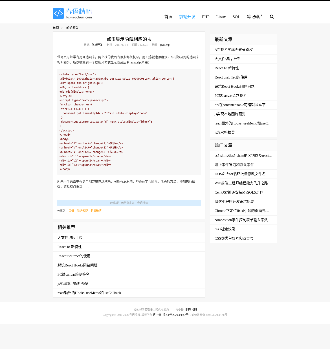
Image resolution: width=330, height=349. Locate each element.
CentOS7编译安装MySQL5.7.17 (239, 192)
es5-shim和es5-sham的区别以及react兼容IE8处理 (251, 155)
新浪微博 (96, 210)
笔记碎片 (255, 17)
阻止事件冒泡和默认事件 (234, 165)
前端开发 (187, 17)
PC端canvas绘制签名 (73, 274)
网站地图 (191, 309)
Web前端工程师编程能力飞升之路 (241, 183)
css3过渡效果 (225, 229)
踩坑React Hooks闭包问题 (77, 265)
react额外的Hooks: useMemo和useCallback (89, 293)
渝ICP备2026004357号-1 (177, 314)
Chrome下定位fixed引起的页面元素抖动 (245, 211)
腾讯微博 (82, 210)
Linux (221, 17)
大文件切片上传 (70, 238)
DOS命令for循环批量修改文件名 (240, 174)
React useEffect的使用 (73, 256)
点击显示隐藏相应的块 (129, 39)
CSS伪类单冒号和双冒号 (234, 238)
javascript (165, 44)
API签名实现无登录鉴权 (234, 50)
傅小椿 (157, 314)
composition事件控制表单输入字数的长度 (247, 220)
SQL (236, 17)
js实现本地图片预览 (72, 284)
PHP (205, 17)
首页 (168, 17)
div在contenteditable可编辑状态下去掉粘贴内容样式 (254, 105)
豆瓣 (71, 210)
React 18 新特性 (69, 247)
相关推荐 (66, 227)
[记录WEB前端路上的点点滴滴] (72, 13)
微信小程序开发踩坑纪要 (234, 201)
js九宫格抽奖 (225, 132)
